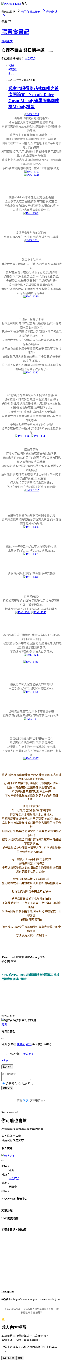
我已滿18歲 (8, 1358)
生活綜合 (30, 58)
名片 (11, 73)
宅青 (4, 1024)
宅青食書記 (15, 32)
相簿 (11, 65)
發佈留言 (7, 1088)
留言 (28, 1044)
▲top (4, 1060)
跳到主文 (7, 41)
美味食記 (28, 1053)
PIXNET (16, 1309)
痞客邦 (21, 1044)
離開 (20, 1358)
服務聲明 (37, 1312)
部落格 (12, 69)
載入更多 (7, 1066)
